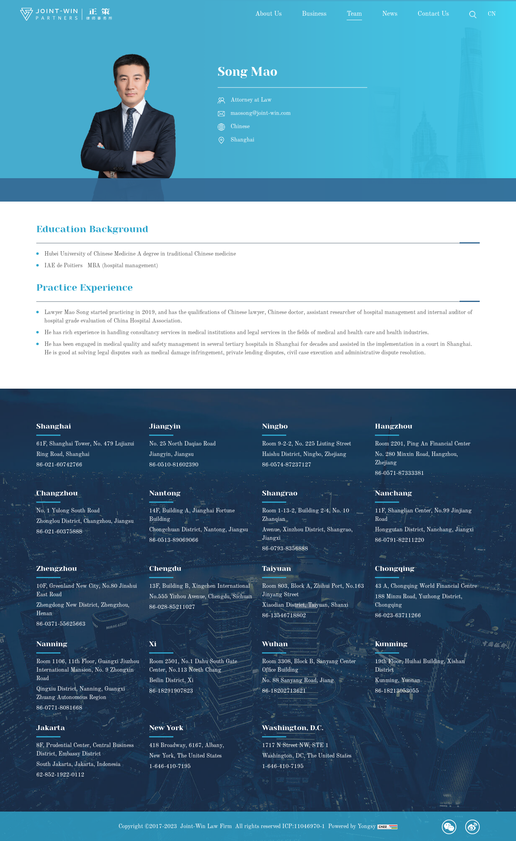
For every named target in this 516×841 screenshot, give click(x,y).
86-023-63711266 (398, 615)
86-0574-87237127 (286, 465)
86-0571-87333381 (399, 473)
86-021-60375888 (59, 532)
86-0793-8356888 (285, 549)
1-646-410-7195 (170, 766)
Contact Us (433, 14)
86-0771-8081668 (59, 708)
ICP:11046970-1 (303, 826)
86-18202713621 (284, 691)
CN (492, 14)
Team (354, 14)
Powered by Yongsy (352, 826)
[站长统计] (387, 826)
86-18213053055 (397, 691)
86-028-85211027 (172, 607)
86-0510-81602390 (173, 465)
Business (314, 14)
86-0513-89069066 (173, 540)
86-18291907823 (171, 691)
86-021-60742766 (59, 465)
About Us (268, 14)
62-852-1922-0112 (60, 775)
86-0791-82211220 (399, 540)
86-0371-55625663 (60, 624)
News (389, 14)
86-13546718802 (284, 615)
